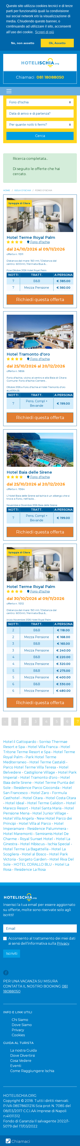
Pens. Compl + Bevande (37, 403)
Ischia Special (59, 844)
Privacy (63, 943)
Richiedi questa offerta (40, 299)
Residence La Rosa (30, 870)
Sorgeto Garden (33, 859)
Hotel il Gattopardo (19, 742)
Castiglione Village (39, 772)
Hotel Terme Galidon (45, 803)
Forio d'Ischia (39, 242)
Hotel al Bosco (34, 854)
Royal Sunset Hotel (36, 839)
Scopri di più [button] (44, 32)
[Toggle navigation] (9, 91)
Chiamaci (40, 77)
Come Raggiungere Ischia (32, 1071)
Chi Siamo (20, 1020)
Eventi (15, 1066)
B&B (36, 281)
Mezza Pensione (36, 288)
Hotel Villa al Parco (35, 824)
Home (6, 190)
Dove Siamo (22, 1025)
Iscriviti (11, 953)
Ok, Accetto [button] (57, 43)
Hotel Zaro (40, 793)
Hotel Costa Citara (61, 798)
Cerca (40, 136)
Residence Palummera (46, 829)
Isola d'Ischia (22, 190)
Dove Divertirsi (22, 1056)
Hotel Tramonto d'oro (38, 778)
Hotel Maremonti (17, 834)
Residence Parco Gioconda (36, 788)
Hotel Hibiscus (32, 844)
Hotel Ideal (14, 803)
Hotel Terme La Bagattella (25, 849)
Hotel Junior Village (49, 813)
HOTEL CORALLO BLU (33, 864)
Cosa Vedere (20, 1061)
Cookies (18, 1035)
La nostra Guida (23, 1050)
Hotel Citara (33, 798)
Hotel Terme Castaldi (47, 762)
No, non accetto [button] (22, 43)
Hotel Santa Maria (46, 808)
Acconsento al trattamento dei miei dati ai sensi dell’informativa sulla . (41, 941)
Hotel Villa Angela (18, 818)
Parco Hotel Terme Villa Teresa (29, 767)
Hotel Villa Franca (43, 747)
